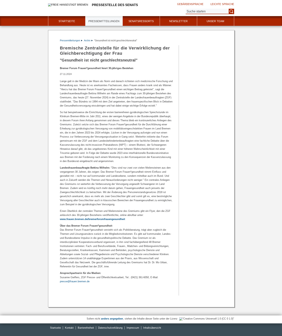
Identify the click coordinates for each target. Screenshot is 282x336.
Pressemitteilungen (70, 40)
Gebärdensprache (190, 4)
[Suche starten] (231, 11)
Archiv (87, 40)
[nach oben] (270, 324)
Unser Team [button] (215, 21)
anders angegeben (112, 318)
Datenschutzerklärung (110, 327)
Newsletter (178, 21)
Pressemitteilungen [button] (103, 21)
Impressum (133, 327)
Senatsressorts (141, 21)
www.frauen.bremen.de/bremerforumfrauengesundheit (92, 219)
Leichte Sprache (222, 4)
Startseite (55, 327)
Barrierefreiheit (86, 327)
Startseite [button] (67, 21)
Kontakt (69, 327)
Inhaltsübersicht (152, 327)
